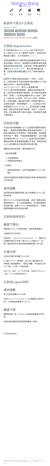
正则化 (21, 34)
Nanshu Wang (25, 3)
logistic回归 (10, 34)
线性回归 (33, 31)
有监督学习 (21, 31)
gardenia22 (26, 6)
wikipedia (33, 55)
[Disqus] (25, 365)
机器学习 (9, 31)
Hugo (30, 461)
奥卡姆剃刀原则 (17, 68)
